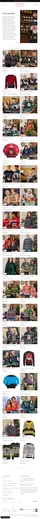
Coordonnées (27, 516)
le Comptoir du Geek (15, 514)
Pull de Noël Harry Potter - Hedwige (26, 91)
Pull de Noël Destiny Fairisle (24, 345)
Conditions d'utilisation (7, 490)
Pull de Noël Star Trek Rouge (7, 91)
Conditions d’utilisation (9, 515)
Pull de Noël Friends (23, 230)
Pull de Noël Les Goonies (24, 253)
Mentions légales (6, 495)
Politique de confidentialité (8, 492)
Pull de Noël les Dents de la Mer (8, 137)
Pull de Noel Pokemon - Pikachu (25, 437)
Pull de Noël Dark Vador (24, 183)
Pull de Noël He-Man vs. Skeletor (8, 253)
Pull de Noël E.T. (22, 160)
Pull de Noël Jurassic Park (24, 137)
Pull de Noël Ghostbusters (24, 114)
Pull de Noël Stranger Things (24, 460)
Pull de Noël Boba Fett (23, 322)
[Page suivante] (25, 468)
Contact (4, 478)
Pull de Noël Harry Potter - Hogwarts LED (27, 68)
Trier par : (11, 48)
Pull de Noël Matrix (6, 276)
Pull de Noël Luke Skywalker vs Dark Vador (9, 114)
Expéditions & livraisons (7, 480)
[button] (2, 5)
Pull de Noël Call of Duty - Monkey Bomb (9, 345)
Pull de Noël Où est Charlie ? (24, 299)
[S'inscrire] (20, 501)
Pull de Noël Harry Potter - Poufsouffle (9, 460)
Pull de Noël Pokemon (6, 414)
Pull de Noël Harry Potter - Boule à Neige (27, 276)
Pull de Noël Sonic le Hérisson (7, 230)
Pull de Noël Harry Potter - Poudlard (26, 414)
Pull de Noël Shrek (5, 299)
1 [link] (14, 468)
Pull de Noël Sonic (5, 322)
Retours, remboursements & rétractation (10, 483)
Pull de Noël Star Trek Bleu (7, 391)
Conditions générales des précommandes (10, 488)
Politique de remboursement (23, 514)
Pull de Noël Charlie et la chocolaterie (26, 391)
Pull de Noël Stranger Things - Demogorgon (27, 368)
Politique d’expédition (17, 515)
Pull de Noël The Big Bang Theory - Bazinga (10, 437)
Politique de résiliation (33, 516)
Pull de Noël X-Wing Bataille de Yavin (9, 368)
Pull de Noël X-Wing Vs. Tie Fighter (8, 183)
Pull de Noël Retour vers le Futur (8, 68)
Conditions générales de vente (8, 485)
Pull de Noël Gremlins (6, 160)
